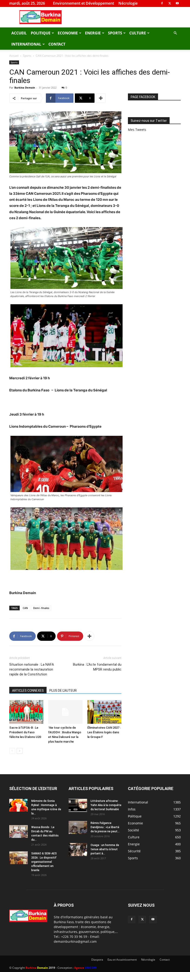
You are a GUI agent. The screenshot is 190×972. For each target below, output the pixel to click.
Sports (115, 33)
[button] (175, 33)
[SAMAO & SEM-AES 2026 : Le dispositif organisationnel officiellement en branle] (18, 857)
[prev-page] (12, 751)
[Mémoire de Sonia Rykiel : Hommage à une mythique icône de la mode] (18, 805)
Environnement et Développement (83, 3)
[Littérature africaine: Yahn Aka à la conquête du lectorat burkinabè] (78, 805)
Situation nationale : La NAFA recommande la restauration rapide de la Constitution (31, 669)
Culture (137, 33)
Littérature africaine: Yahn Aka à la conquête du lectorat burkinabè (106, 805)
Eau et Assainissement (122, 960)
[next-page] (19, 751)
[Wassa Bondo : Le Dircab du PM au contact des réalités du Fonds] (18, 831)
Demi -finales (41, 608)
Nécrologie (128, 3)
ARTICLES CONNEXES (28, 690)
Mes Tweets (137, 129)
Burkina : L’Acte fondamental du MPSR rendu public (97, 666)
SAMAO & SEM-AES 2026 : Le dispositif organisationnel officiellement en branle (44, 862)
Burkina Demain (24, 87)
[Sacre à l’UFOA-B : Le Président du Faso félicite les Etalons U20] (26, 712)
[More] (101, 98)
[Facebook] (161, 3)
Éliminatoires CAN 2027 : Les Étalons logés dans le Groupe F (104, 732)
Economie (68, 33)
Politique (41, 33)
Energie (93, 33)
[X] (169, 3)
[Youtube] (177, 3)
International (26, 44)
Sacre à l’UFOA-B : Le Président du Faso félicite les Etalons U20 (25, 732)
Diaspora (97, 960)
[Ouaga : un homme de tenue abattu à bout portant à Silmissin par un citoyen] (78, 849)
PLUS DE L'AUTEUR (63, 690)
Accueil (19, 33)
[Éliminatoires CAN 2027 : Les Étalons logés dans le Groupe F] (104, 712)
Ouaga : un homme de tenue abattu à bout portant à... (105, 849)
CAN (25, 608)
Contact (56, 44)
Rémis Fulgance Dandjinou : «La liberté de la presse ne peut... (105, 827)
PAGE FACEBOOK (143, 97)
